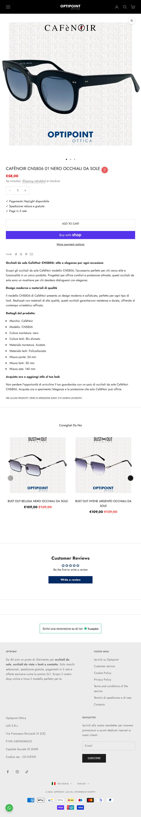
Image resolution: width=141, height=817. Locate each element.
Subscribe (94, 758)
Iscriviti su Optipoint (106, 659)
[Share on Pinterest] (26, 254)
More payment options (70, 244)
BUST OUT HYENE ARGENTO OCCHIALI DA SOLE (103, 503)
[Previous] (10, 478)
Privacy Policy (102, 679)
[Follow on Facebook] (8, 772)
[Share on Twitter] (21, 254)
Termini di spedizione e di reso (113, 698)
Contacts (99, 704)
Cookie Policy (102, 673)
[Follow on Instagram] (17, 772)
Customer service (104, 666)
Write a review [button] (71, 580)
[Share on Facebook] (16, 254)
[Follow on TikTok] (27, 772)
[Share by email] (31, 254)
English (81, 783)
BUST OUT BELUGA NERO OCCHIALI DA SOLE (38, 501)
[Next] (130, 478)
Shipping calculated (34, 181)
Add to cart (70, 224)
